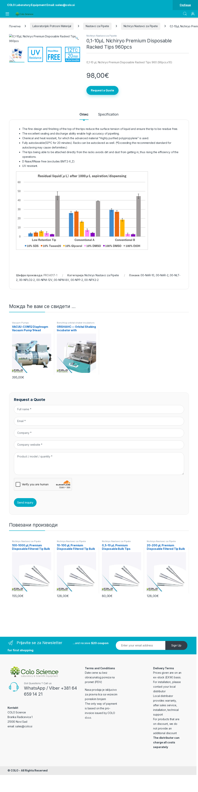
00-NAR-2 (162, 275)
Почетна (14, 26)
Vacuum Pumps (20, 322)
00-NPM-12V (44, 279)
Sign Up (176, 645)
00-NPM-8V (61, 279)
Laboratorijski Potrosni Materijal (51, 26)
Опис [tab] (83, 114)
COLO (14, 770)
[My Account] (193, 13)
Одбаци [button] (185, 5)
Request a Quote (102, 90)
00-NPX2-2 (91, 279)
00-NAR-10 (147, 275)
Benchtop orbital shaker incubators (75, 322)
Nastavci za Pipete (97, 26)
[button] (77, 38)
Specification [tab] (108, 114)
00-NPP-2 (77, 279)
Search (185, 14)
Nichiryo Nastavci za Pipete (141, 26)
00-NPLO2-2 (27, 279)
